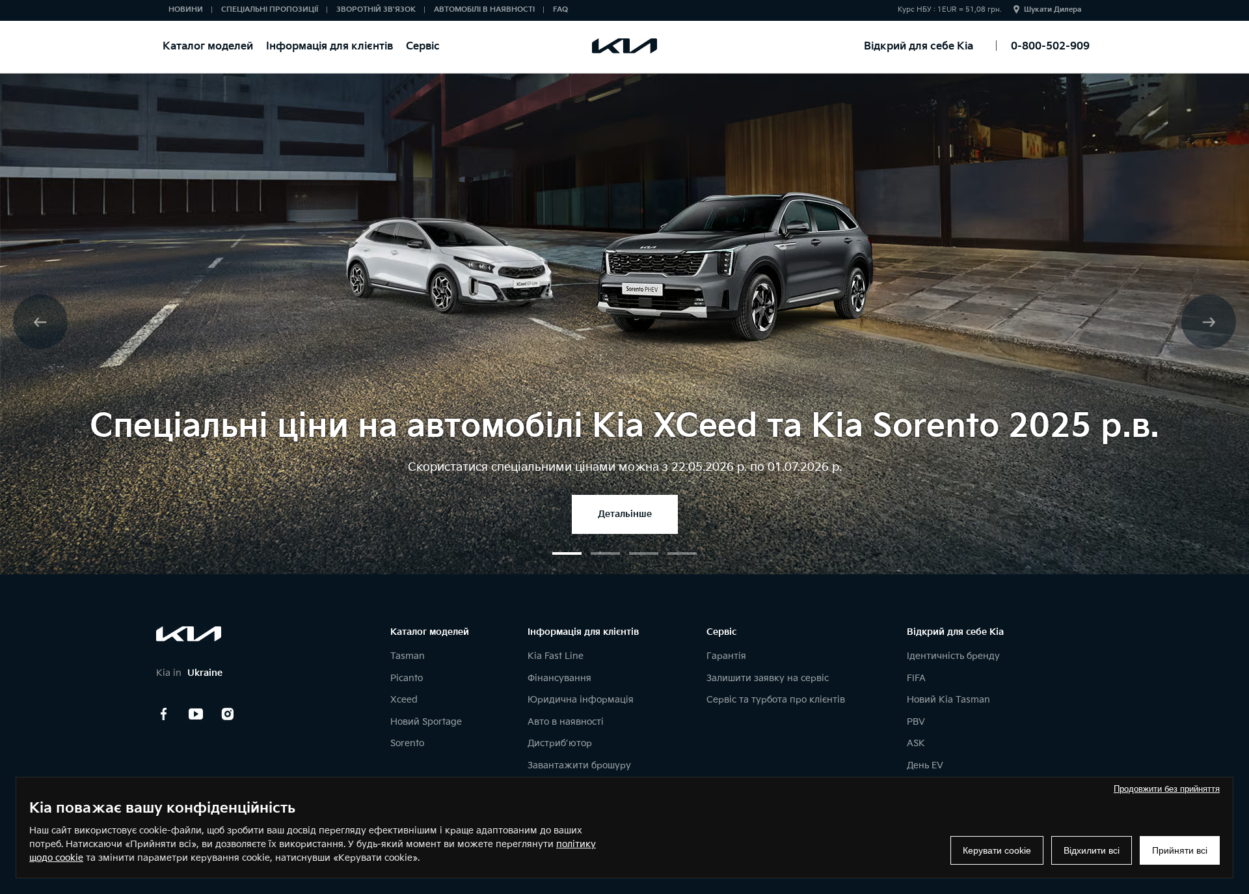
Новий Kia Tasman (948, 699)
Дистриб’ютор (560, 743)
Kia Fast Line (556, 656)
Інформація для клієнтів (329, 46)
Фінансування (559, 678)
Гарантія (726, 656)
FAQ (560, 9)
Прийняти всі (1179, 850)
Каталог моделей (208, 46)
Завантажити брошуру (579, 765)
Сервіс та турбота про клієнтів (775, 699)
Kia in (189, 672)
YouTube (196, 714)
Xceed (404, 699)
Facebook (164, 714)
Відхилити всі (1092, 850)
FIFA (916, 678)
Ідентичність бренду (953, 656)
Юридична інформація (581, 699)
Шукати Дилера (1052, 9)
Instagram (227, 714)
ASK (916, 743)
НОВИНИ (185, 9)
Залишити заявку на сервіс (767, 678)
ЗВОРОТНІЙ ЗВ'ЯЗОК (376, 9)
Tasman (407, 656)
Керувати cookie (997, 850)
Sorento (407, 743)
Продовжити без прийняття (1167, 789)
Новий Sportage (426, 721)
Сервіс (423, 46)
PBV (916, 721)
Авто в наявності (566, 721)
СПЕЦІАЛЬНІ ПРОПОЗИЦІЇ (269, 9)
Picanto (406, 678)
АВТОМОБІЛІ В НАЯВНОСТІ (484, 9)
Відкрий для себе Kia (918, 46)
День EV (925, 765)
